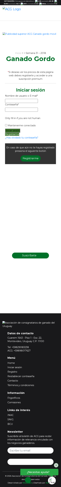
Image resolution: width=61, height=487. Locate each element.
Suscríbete (29, 255)
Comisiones (14, 402)
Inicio (18, 53)
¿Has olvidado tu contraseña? (21, 137)
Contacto (12, 380)
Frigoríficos (13, 397)
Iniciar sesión (14, 367)
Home (11, 363)
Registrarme (12, 134)
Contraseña (12, 104)
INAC (10, 415)
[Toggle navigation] (55, 13)
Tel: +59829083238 (18, 347)
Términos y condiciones (20, 385)
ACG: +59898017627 (19, 350)
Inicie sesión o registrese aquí (34, 289)
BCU (10, 424)
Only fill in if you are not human (22, 118)
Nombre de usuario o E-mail (21, 95)
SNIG (10, 419)
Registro (12, 371)
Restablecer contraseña (20, 376)
